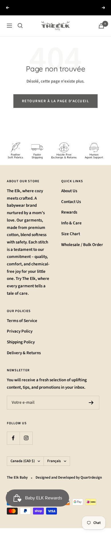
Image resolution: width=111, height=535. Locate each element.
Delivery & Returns (24, 353)
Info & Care (71, 223)
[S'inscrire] (91, 403)
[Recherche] (20, 25)
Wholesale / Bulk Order (82, 245)
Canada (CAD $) (23, 461)
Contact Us (71, 202)
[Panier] (101, 25)
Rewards (69, 212)
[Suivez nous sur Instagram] (26, 438)
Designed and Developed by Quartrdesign (69, 477)
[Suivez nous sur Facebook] (13, 438)
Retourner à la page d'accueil (55, 101)
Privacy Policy (19, 331)
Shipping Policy (21, 342)
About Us (69, 191)
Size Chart (70, 234)
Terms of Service (22, 321)
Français (54, 461)
